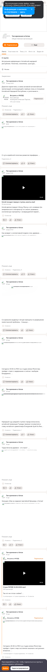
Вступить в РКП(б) (13, 558)
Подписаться (38, 99)
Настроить (26, 15)
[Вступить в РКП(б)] (23, 98)
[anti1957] (3, 82)
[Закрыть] (32, 9)
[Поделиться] (10, 220)
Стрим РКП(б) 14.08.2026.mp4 (14, 587)
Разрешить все (12, 15)
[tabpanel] (23, 369)
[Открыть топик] (23, 89)
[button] (10, 45)
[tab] (4, 51)
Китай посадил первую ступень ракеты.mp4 (18, 202)
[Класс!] (3, 110)
